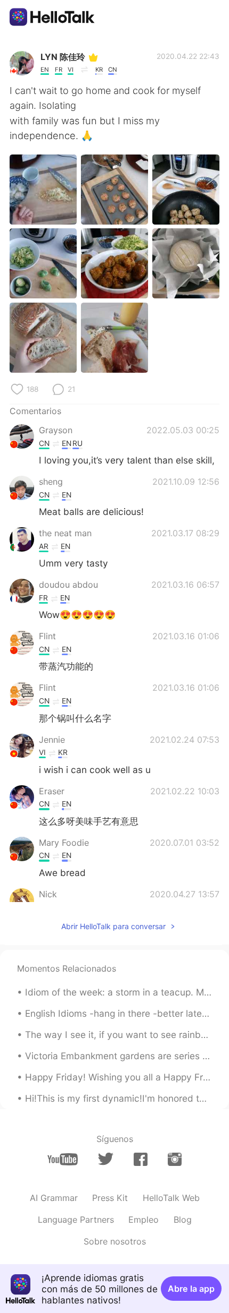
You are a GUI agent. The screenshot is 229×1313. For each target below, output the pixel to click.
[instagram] (175, 1159)
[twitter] (105, 1159)
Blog (183, 1219)
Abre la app (191, 1288)
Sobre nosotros (115, 1241)
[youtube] (62, 1159)
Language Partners (76, 1219)
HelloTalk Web (171, 1197)
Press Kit (110, 1197)
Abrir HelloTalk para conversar (113, 926)
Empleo (143, 1219)
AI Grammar (54, 1197)
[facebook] (141, 1159)
